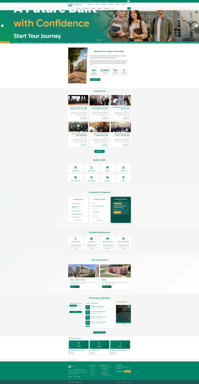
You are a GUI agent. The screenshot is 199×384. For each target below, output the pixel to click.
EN (128, 1)
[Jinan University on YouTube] (79, 377)
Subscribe (128, 371)
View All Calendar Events (99, 332)
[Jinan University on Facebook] (69, 377)
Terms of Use (124, 382)
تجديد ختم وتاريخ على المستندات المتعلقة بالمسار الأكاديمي (41, 42)
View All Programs (78, 220)
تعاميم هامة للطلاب (62, 42)
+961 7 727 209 (105, 373)
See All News (98, 151)
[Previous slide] (2, 25)
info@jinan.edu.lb (106, 369)
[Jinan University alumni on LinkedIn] (77, 377)
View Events (75, 311)
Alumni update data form (82, 42)
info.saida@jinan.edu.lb (107, 374)
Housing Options (107, 248)
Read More (83, 118)
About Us (92, 367)
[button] (91, 4)
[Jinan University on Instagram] (72, 377)
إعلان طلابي (27, 42)
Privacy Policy (118, 382)
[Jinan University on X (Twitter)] (74, 377)
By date (79, 305)
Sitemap (129, 382)
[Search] (129, 8)
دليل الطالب (55, 42)
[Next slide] (196, 25)
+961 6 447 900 (105, 368)
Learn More (78, 248)
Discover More (95, 79)
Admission (93, 370)
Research (92, 372)
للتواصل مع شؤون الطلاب (72, 42)
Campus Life (93, 374)
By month (73, 305)
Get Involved (123, 248)
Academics (93, 368)
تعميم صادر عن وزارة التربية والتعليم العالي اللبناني (14, 42)
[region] (99, 25)
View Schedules (91, 248)
